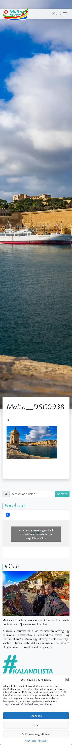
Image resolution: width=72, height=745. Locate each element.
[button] (67, 679)
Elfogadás (36, 715)
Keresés (62, 494)
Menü (57, 14)
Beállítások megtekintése (36, 734)
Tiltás (36, 725)
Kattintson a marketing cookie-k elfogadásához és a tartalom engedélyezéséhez (36, 534)
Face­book (15, 505)
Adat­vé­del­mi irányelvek (36, 740)
